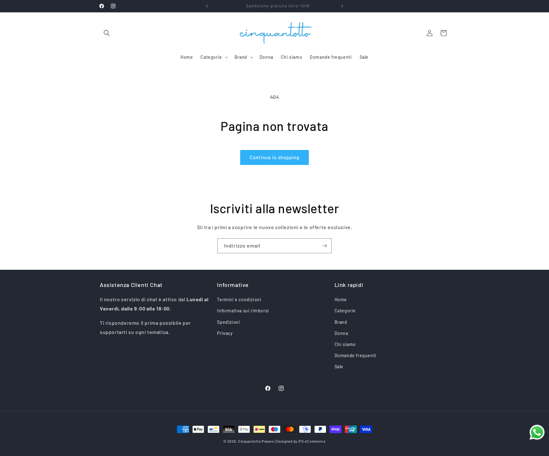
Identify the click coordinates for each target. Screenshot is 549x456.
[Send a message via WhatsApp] (537, 432)
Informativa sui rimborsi (243, 310)
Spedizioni (228, 322)
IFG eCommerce (312, 441)
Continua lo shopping (274, 157)
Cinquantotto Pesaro (256, 441)
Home (341, 299)
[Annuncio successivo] (342, 6)
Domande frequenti (355, 355)
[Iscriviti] (324, 245)
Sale (339, 366)
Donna (341, 333)
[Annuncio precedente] (207, 6)
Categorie (345, 310)
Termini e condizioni (239, 299)
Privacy (225, 333)
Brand (341, 322)
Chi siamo (345, 344)
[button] (107, 33)
